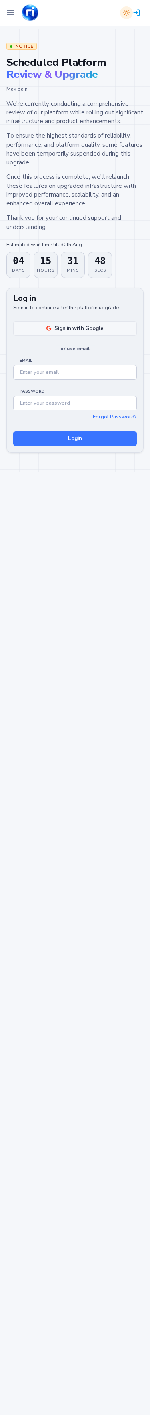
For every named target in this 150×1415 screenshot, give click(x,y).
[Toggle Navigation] (10, 13)
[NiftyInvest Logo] (30, 13)
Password (32, 391)
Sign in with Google (79, 328)
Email (26, 360)
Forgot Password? (115, 416)
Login (75, 438)
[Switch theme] (126, 12)
